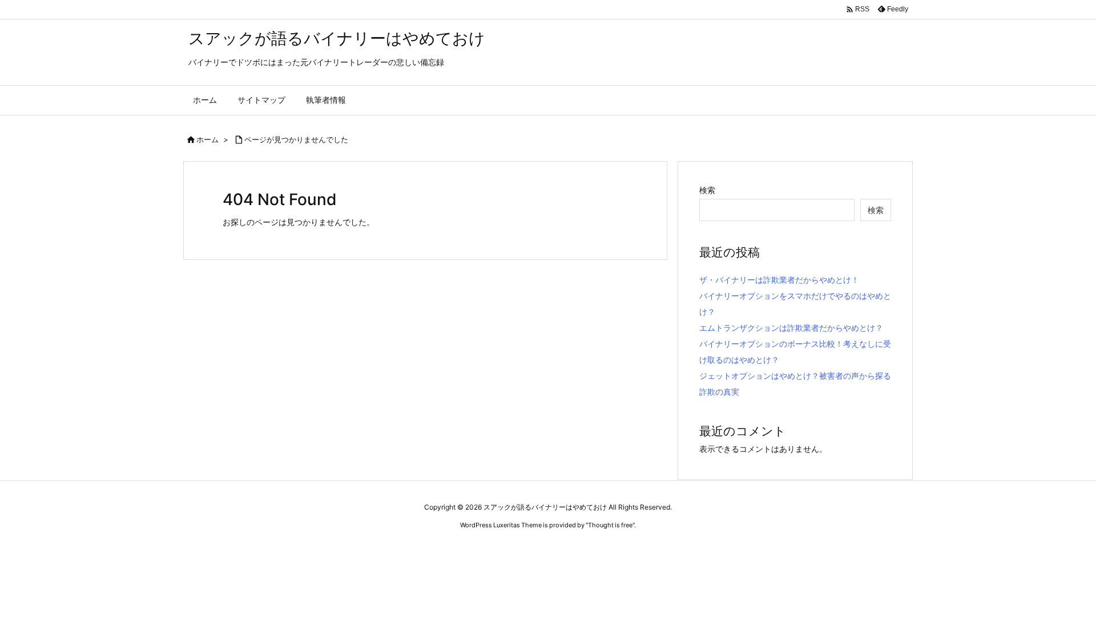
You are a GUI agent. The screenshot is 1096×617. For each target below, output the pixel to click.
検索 (707, 190)
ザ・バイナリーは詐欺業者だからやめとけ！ (779, 280)
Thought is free (610, 525)
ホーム (207, 139)
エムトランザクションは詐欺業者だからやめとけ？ (791, 327)
